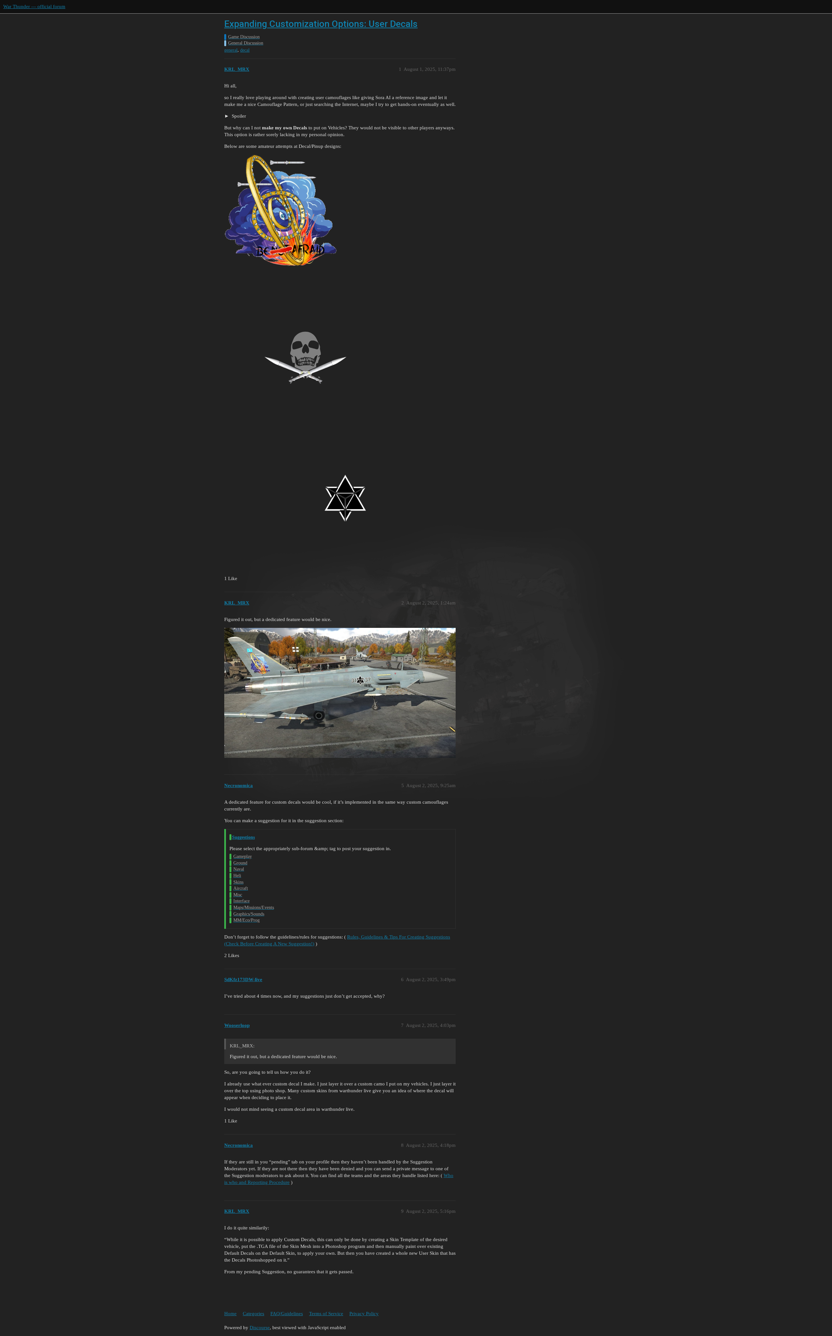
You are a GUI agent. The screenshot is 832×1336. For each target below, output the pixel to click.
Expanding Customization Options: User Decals (321, 24)
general (231, 50)
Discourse (260, 1327)
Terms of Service (326, 1313)
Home (230, 1313)
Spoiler (238, 116)
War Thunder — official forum (34, 6)
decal (245, 50)
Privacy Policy (364, 1313)
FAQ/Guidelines (286, 1313)
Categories (253, 1313)
